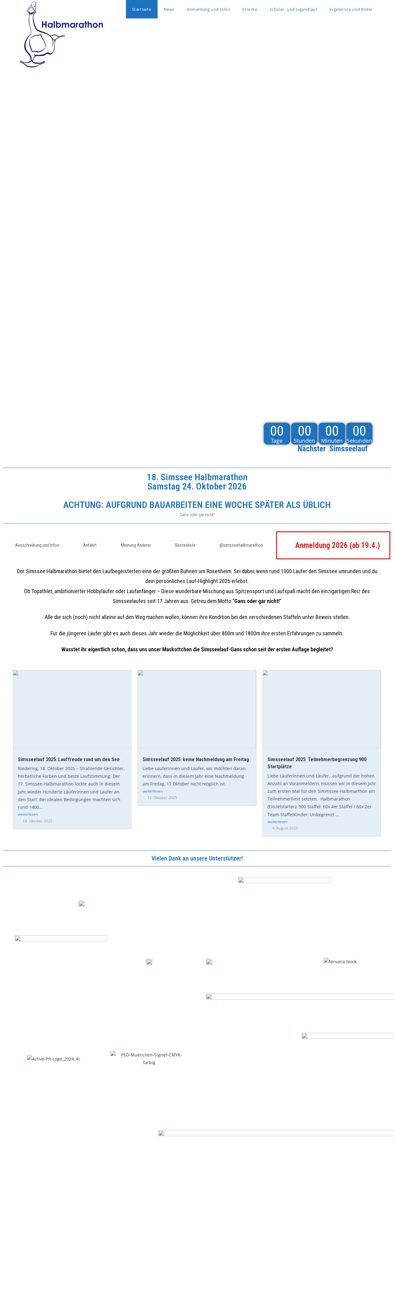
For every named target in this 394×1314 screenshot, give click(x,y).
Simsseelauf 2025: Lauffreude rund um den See (69, 759)
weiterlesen (28, 814)
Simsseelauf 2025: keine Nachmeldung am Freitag (196, 759)
